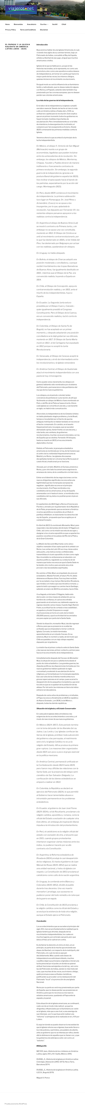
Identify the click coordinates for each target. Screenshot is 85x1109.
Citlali (64, 24)
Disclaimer (44, 30)
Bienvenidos (18, 24)
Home (7, 24)
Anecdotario (31, 24)
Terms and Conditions (28, 30)
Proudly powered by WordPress (16, 1104)
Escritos (43, 24)
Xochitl (54, 24)
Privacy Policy (10, 30)
